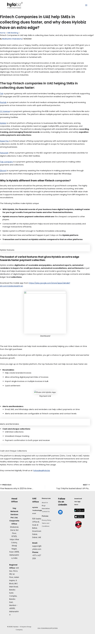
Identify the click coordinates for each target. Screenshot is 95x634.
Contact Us (46, 511)
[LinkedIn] (60, 512)
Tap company (6, 162)
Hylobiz (3, 123)
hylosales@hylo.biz (41, 470)
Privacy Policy (46, 520)
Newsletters (46, 509)
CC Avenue (5, 111)
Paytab (3, 102)
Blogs (44, 506)
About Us (45, 503)
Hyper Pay (4, 141)
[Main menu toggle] (86, 5)
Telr (1, 93)
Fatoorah (4, 153)
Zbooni (3, 170)
